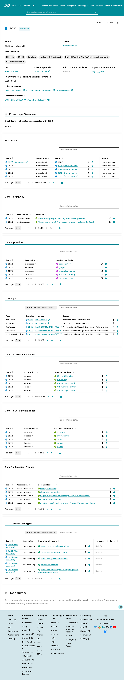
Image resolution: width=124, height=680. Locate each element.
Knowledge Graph (57, 6)
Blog (82, 627)
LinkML (54, 630)
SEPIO (39, 650)
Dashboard (27, 667)
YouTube (84, 635)
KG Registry (71, 639)
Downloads (27, 623)
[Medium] (103, 627)
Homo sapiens (70, 45)
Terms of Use (28, 652)
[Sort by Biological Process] (55, 484)
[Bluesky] (105, 631)
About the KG (28, 660)
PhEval (54, 626)
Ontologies (71, 6)
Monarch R (27, 634)
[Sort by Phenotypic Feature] (58, 541)
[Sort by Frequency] (106, 541)
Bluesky (84, 639)
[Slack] (99, 627)
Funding (11, 639)
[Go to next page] (48, 182)
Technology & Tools (85, 6)
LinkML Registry (69, 644)
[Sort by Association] (48, 158)
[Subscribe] (95, 627)
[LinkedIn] (111, 627)
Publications (13, 635)
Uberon (40, 623)
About (45, 6)
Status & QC (28, 638)
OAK (53, 638)
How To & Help (28, 642)
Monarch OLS (72, 623)
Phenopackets (57, 653)
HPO (39, 631)
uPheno (40, 627)
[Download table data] (61, 182)
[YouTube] (114, 627)
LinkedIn (84, 631)
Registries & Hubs (102, 6)
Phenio (40, 635)
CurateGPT (56, 649)
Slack (83, 623)
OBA (39, 639)
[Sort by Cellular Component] (75, 428)
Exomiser (55, 623)
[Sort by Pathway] (45, 214)
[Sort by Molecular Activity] (72, 372)
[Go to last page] (53, 182)
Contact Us (13, 631)
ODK (53, 642)
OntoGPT (55, 646)
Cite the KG (27, 656)
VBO (39, 642)
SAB (9, 627)
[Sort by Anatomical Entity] (74, 260)
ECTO (39, 654)
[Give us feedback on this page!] (120, 607)
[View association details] (92, 162)
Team (10, 623)
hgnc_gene (98, 71)
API (24, 626)
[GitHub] (107, 627)
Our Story (12, 619)
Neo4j (25, 630)
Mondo (40, 619)
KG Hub (69, 635)
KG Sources (27, 664)
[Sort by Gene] (12, 158)
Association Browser (27, 672)
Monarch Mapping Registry (70, 629)
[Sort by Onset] (117, 541)
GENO (39, 646)
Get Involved (86, 619)
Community (116, 6)
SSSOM (54, 634)
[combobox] (62, 12)
